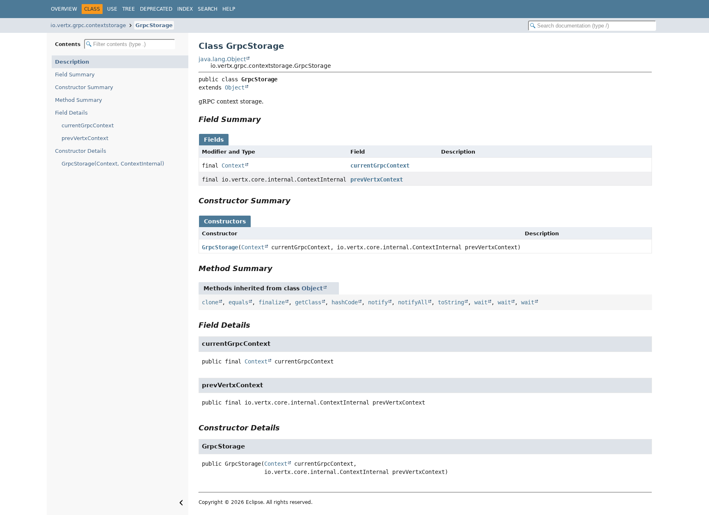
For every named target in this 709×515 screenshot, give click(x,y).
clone (210, 302)
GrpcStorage (154, 25)
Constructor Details (80, 151)
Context (233, 165)
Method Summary (78, 100)
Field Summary (75, 74)
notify (378, 302)
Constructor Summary (84, 87)
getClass (308, 302)
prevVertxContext (85, 138)
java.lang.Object (222, 59)
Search (207, 9)
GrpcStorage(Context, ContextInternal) (113, 164)
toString (451, 302)
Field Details (71, 113)
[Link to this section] (266, 119)
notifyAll (413, 302)
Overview (64, 9)
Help (228, 9)
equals (238, 302)
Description (72, 62)
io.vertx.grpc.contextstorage (88, 25)
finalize (271, 302)
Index (185, 9)
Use (112, 9)
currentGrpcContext (88, 125)
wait (480, 302)
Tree (128, 9)
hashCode (345, 302)
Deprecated (156, 9)
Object (235, 87)
